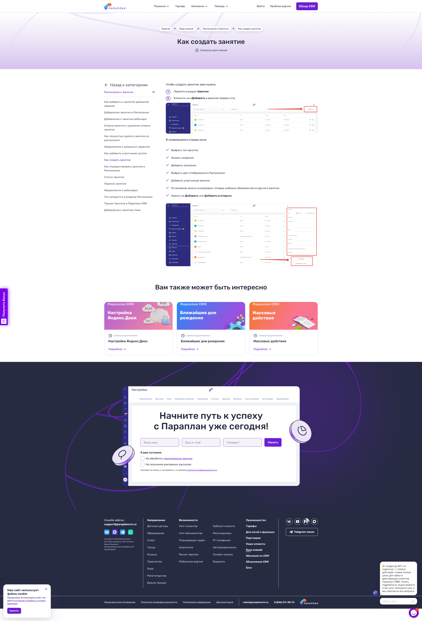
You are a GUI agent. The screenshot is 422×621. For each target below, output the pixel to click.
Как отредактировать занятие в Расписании (124, 168)
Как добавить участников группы (125, 153)
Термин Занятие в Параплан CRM (125, 203)
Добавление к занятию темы (122, 210)
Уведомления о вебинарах (121, 190)
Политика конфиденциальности (159, 602)
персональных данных (178, 458)
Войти (261, 6)
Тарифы (180, 6)
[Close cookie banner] (46, 589)
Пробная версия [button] (280, 6)
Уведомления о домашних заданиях (127, 146)
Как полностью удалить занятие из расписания (126, 138)
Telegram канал (304, 531)
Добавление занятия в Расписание (126, 112)
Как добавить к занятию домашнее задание (126, 103)
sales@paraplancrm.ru (256, 602)
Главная (165, 28)
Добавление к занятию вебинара (125, 119)
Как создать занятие (249, 28)
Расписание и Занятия (216, 28)
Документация (224, 602)
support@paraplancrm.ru (120, 524)
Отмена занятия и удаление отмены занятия (127, 127)
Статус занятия (114, 177)
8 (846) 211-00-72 (284, 602)
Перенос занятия (115, 183)
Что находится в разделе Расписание (128, 196)
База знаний (186, 28)
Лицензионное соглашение (119, 602)
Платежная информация (197, 602)
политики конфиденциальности (202, 470)
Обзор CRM (307, 6)
